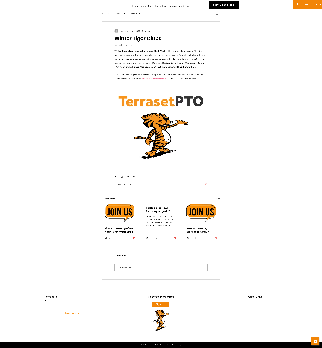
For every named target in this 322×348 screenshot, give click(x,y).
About (250, 304)
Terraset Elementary (72, 313)
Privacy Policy (176, 345)
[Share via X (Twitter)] (122, 176)
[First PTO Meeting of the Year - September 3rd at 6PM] (120, 213)
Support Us (252, 308)
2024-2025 (120, 13)
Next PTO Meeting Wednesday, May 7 (198, 230)
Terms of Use (164, 345)
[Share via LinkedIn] (128, 176)
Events (250, 316)
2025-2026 (135, 13)
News (250, 312)
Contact (251, 321)
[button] (217, 14)
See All (217, 198)
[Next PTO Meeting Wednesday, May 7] (202, 213)
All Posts (106, 13)
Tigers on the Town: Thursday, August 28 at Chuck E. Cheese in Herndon (159, 209)
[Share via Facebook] (115, 176)
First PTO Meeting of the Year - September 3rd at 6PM (119, 230)
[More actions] (206, 31)
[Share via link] (134, 176)
